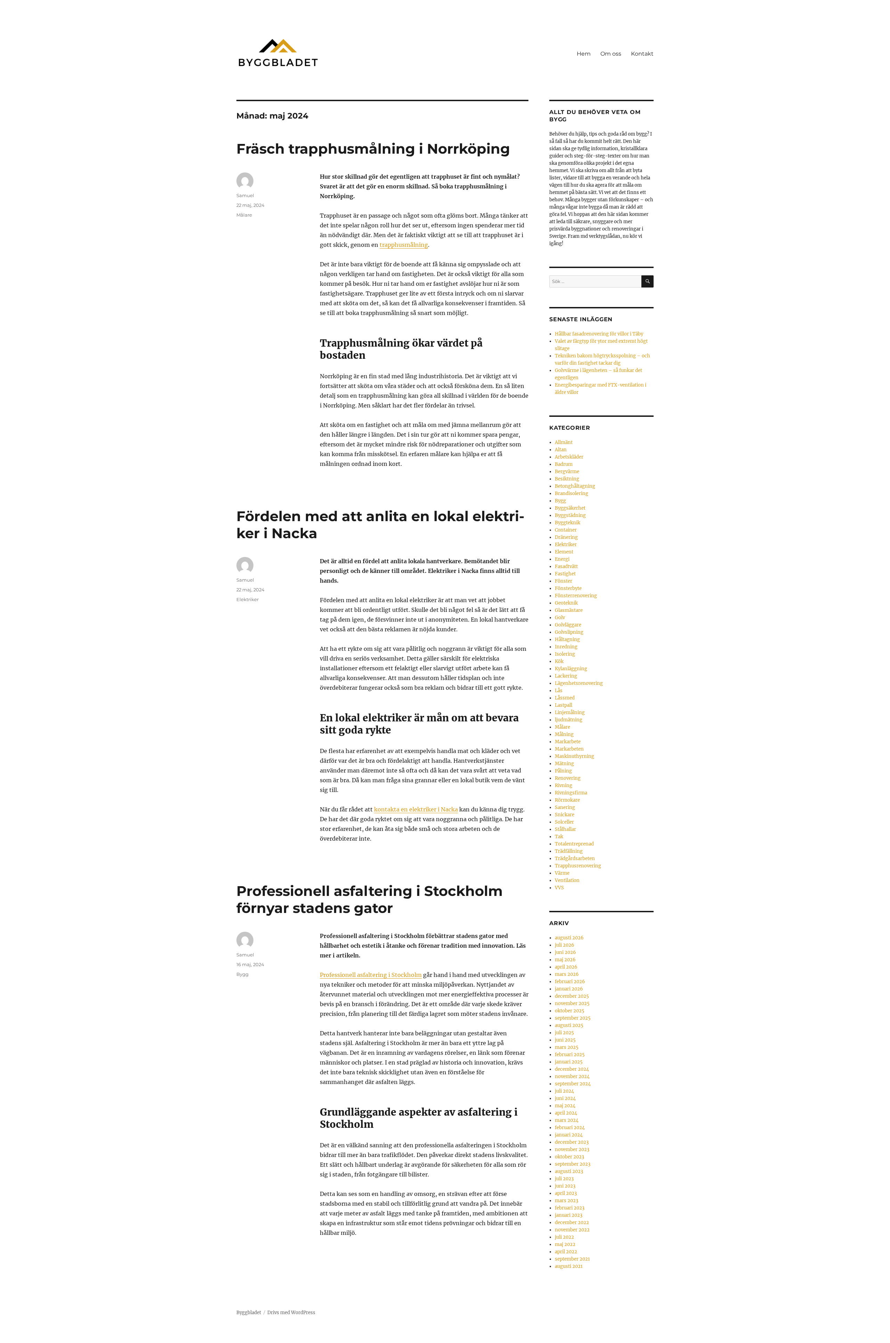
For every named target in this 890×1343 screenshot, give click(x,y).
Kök (559, 661)
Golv (560, 618)
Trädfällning (569, 851)
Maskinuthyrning (574, 756)
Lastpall (563, 705)
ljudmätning (568, 720)
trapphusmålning (404, 244)
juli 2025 (564, 1033)
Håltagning (567, 639)
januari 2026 (569, 989)
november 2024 (572, 1076)
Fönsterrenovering (576, 596)
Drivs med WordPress (291, 1313)
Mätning (564, 764)
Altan (561, 450)
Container (566, 530)
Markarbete (568, 742)
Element (564, 552)
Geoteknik (566, 603)
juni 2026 (565, 952)
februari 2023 (569, 1208)
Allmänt (564, 442)
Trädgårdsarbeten (575, 858)
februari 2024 (570, 1128)
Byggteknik (567, 523)
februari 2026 (570, 982)
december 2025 (572, 996)
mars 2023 (566, 1201)
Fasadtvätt (566, 566)
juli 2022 (564, 1237)
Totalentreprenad (574, 844)
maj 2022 (565, 1244)
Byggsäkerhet (570, 508)
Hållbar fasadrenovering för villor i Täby (599, 334)
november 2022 (572, 1230)
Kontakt (642, 53)
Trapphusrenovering (578, 866)
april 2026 (566, 967)
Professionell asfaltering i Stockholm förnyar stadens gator (369, 899)
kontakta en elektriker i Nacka (416, 809)
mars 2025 (566, 1047)
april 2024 (566, 1113)
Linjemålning (570, 712)
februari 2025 (570, 1055)
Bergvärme (567, 472)
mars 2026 (567, 974)
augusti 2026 (569, 938)
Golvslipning (569, 632)
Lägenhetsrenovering (579, 683)
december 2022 (572, 1222)
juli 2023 (564, 1179)
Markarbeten (569, 749)
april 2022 (566, 1252)
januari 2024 (569, 1135)
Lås (559, 691)
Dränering (566, 537)
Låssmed (565, 698)
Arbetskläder (569, 457)
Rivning (563, 785)
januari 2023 (568, 1215)
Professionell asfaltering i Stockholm (371, 974)
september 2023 (572, 1164)
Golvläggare (568, 625)
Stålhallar (565, 829)
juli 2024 (564, 1091)
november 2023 (572, 1149)
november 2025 (572, 1003)
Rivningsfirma (571, 793)
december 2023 (572, 1142)
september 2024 (573, 1084)
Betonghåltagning (575, 486)
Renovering (568, 778)
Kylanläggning (571, 669)
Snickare (564, 815)
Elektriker (247, 599)
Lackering (566, 676)
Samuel (245, 195)
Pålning (563, 771)
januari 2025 (569, 1062)
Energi (562, 559)
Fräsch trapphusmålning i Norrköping (373, 148)
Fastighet (565, 574)
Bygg (242, 974)
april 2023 (566, 1193)
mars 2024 (566, 1120)
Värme (562, 873)
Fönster (563, 581)
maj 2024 (565, 1106)
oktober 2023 (569, 1157)
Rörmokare (567, 800)
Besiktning (567, 479)
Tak (559, 837)
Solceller (564, 822)
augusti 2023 (569, 1171)
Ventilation (567, 880)
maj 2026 (565, 960)
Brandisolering (571, 493)
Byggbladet (248, 1313)
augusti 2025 (569, 1025)
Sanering (565, 807)
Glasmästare (569, 610)
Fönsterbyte (568, 588)
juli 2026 (564, 945)
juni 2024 (565, 1098)
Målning (564, 734)
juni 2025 (565, 1040)
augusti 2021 (569, 1266)
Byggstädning (570, 515)
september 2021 (572, 1259)
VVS (559, 888)
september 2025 (573, 1018)
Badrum (564, 464)
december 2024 (572, 1069)
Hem (584, 53)
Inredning (566, 647)
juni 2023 (565, 1186)
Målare (244, 215)
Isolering (565, 654)
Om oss (610, 53)
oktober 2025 (569, 1011)
